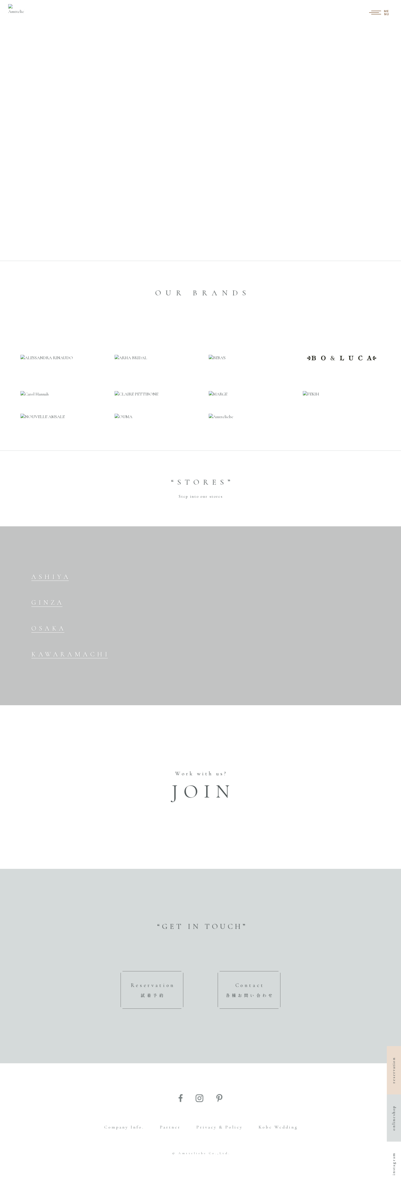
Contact (250, 990)
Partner (170, 1127)
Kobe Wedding (278, 1127)
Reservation (153, 990)
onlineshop (393, 1118)
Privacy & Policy (219, 1127)
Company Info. (124, 1127)
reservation (393, 1070)
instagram (393, 1163)
